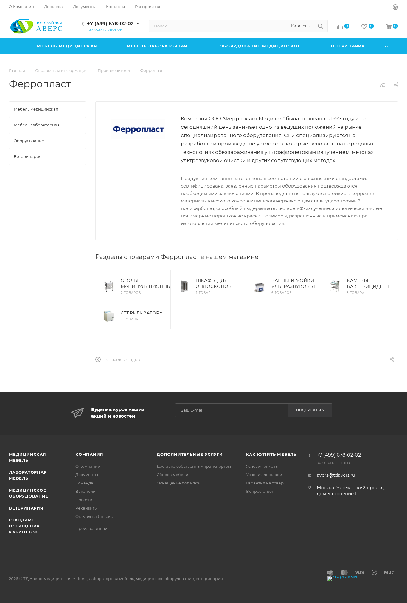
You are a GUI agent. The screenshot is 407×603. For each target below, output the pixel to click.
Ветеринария (26, 508)
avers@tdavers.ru (336, 475)
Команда (84, 483)
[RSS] (382, 85)
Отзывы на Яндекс (94, 516)
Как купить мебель (271, 454)
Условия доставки (264, 474)
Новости (83, 499)
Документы (86, 474)
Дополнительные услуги (190, 454)
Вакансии (85, 491)
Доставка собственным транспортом (194, 466)
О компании (87, 466)
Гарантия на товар (265, 483)
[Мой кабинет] (395, 8)
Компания (89, 454)
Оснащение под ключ (179, 483)
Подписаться (310, 410)
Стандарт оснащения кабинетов (24, 526)
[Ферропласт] (138, 129)
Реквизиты (86, 508)
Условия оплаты (262, 466)
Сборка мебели (172, 474)
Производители (91, 528)
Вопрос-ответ (260, 491)
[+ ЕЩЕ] (387, 46)
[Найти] (320, 26)
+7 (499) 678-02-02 (110, 24)
